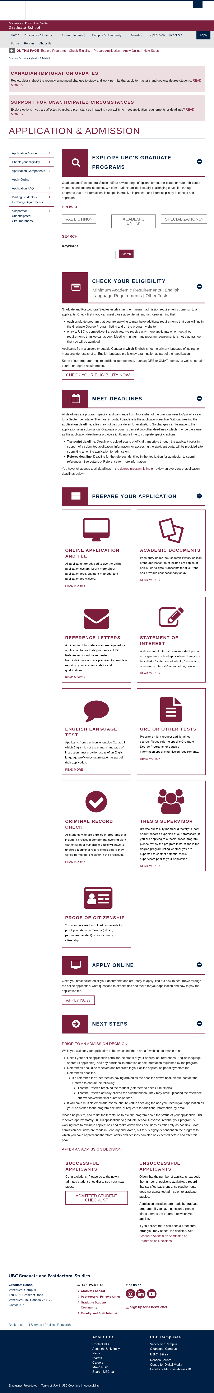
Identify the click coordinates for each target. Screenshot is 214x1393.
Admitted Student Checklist (96, 1198)
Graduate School (17, 58)
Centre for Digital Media (166, 1364)
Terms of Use (49, 1385)
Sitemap (36, 1324)
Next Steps (151, 50)
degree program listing (135, 468)
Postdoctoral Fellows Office (101, 1296)
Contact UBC (101, 1344)
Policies (29, 43)
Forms (15, 43)
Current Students (72, 35)
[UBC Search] (198, 4)
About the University (106, 1348)
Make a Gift (100, 1367)
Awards (135, 35)
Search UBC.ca (103, 1371)
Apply (203, 35)
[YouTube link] (152, 1293)
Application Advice (24, 153)
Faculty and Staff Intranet (99, 1313)
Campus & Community (107, 35)
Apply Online (131, 50)
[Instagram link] (130, 1293)
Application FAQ (23, 188)
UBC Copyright (71, 1385)
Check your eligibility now (98, 375)
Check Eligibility (79, 50)
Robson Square (160, 1360)
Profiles (50, 1324)
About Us (45, 43)
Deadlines (175, 35)
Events (97, 1358)
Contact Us (16, 1305)
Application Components (28, 171)
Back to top (17, 1324)
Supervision (157, 35)
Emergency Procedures (23, 1385)
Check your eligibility (26, 162)
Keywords (70, 246)
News (96, 1353)
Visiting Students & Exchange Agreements (27, 199)
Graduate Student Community (93, 1305)
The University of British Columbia (19, 10)
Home (15, 35)
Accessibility (91, 1385)
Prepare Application (107, 50)
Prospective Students (38, 35)
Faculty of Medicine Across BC (171, 1369)
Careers (97, 1362)
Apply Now (78, 1000)
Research (64, 1324)
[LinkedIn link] (140, 1293)
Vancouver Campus (163, 1344)
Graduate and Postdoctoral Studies (107, 1276)
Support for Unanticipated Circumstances (22, 216)
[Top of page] (13, 50)
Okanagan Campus (163, 1348)
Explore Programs (53, 50)
